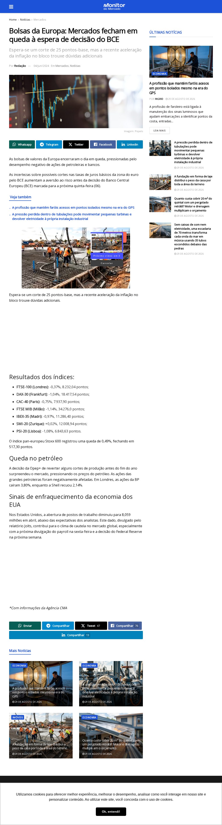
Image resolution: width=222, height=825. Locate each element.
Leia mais (161, 129)
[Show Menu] (11, 6)
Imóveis (18, 717)
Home (13, 19)
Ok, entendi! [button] (111, 811)
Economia (19, 665)
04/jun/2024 (41, 66)
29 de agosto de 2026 (28, 701)
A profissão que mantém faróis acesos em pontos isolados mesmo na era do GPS (73, 207)
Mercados (40, 19)
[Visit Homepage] (114, 6)
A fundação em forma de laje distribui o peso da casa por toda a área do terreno (39, 746)
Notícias (25, 19)
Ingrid (159, 98)
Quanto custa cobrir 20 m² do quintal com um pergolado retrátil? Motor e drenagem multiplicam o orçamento (110, 744)
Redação (20, 66)
